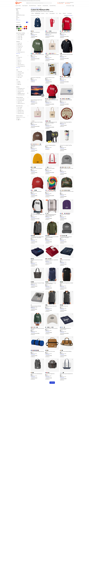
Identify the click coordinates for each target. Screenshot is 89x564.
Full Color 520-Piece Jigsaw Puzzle (36, 99)
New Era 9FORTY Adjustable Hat (36, 191)
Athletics (17, 13)
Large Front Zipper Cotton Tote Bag (36, 122)
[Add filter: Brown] (26, 28)
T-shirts (17, 11)
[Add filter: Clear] (17, 30)
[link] (18, 3)
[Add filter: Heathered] (17, 28)
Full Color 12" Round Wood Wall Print (66, 122)
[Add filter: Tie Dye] (21, 30)
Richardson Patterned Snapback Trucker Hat (66, 192)
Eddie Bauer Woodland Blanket (65, 259)
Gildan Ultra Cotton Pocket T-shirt (65, 77)
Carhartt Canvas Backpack (35, 32)
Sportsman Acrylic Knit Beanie (65, 214)
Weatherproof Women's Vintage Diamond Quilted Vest (50, 283)
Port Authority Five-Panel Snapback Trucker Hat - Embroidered (66, 237)
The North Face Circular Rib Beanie (36, 168)
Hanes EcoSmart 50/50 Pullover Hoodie (37, 54)
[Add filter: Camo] (19, 30)
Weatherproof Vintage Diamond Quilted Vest (66, 283)
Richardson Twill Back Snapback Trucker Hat (66, 169)
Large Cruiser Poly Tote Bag (49, 168)
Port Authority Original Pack (50, 373)
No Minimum (18, 22)
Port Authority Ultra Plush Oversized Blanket (37, 260)
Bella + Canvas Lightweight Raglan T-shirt (37, 214)
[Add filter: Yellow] (21, 28)
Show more (18, 53)
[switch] (27, 22)
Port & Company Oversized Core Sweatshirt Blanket (65, 329)
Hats (17, 16)
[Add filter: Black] (17, 26)
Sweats (17, 12)
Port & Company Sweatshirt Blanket (66, 99)
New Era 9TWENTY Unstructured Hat (51, 328)
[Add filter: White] (22, 26)
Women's (17, 17)
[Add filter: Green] (19, 28)
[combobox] (39, 3)
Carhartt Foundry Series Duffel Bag (65, 351)
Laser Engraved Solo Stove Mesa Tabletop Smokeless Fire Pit (50, 215)
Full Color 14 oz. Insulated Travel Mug (66, 145)
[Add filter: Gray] (19, 26)
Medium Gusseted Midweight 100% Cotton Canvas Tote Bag (51, 122)
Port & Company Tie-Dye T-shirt (50, 191)
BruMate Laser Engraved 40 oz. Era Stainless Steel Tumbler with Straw (51, 32)
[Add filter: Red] (26, 26)
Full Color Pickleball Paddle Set (50, 145)
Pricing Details (33, 35)
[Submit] (27, 3)
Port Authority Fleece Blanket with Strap (37, 351)
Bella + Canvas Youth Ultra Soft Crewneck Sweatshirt (37, 329)
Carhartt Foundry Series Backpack (36, 373)
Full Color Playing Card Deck (50, 77)
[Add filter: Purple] (24, 28)
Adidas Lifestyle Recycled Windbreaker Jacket (66, 55)
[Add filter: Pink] (22, 28)
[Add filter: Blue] (21, 26)
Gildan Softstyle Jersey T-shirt (65, 32)
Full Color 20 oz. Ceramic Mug (35, 77)
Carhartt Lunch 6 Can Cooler (50, 351)
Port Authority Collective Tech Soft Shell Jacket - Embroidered (51, 237)
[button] (70, 3)
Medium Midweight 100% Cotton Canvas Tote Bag (52, 55)
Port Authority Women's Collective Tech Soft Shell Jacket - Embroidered (37, 237)
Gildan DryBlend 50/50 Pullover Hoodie (51, 99)
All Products (33, 8)
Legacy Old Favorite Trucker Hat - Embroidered (36, 145)
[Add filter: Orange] (24, 26)
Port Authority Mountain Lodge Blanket (51, 259)
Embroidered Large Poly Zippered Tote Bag (66, 374)
